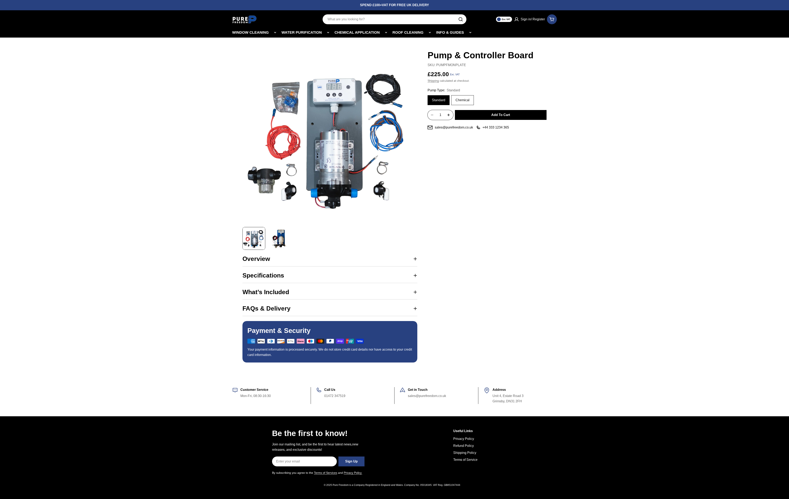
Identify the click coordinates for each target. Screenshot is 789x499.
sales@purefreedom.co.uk (454, 127)
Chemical (462, 100)
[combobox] (394, 19)
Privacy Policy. (353, 472)
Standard (438, 100)
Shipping (433, 80)
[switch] (504, 19)
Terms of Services (325, 472)
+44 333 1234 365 (495, 127)
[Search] (460, 19)
